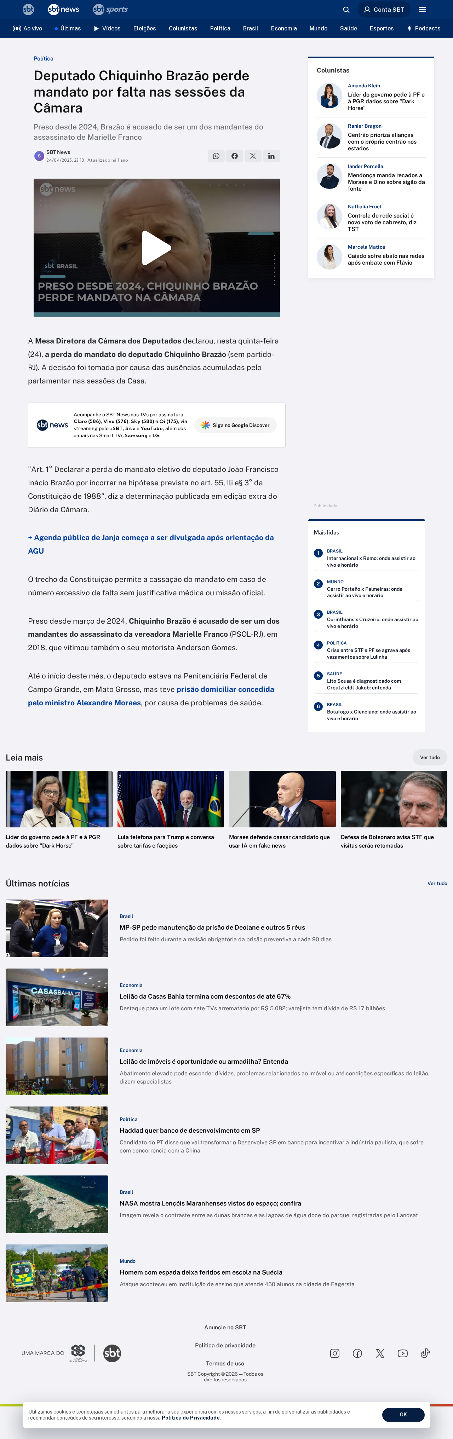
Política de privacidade (225, 1345)
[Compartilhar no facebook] (234, 156)
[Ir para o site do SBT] (112, 1353)
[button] (59, 820)
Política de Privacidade (191, 1418)
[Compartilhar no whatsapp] (216, 156)
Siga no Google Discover (241, 425)
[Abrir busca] (346, 9)
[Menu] (422, 9)
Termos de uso (225, 1363)
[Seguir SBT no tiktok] (425, 1353)
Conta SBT (389, 9)
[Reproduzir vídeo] (157, 248)
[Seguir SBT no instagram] (334, 1353)
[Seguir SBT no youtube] (402, 1353)
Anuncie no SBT (225, 1327)
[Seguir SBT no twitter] (380, 1353)
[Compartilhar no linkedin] (271, 156)
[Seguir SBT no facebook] (357, 1353)
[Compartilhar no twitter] (253, 156)
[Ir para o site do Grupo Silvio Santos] (58, 1353)
